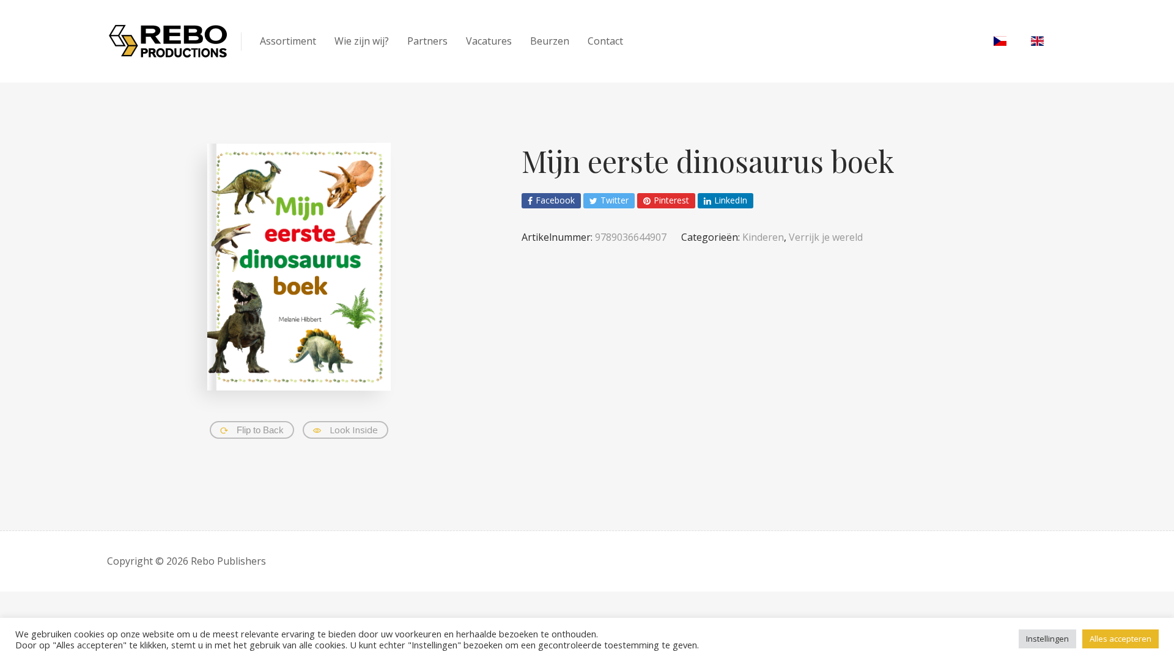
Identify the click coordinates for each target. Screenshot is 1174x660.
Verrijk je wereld (826, 237)
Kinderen (763, 237)
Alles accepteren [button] (1120, 638)
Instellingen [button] (1047, 638)
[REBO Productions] (168, 41)
